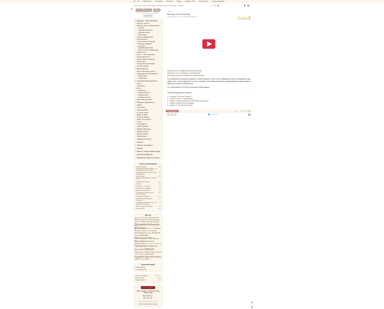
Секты (139, 88)
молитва (169, 11)
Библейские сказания (143, 188)
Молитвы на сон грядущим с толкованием (183, 73)
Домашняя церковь (145, 154)
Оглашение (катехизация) (146, 64)
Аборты (139, 105)
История (143, 231)
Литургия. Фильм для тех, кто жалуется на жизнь (146, 203)
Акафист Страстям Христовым (181, 105)
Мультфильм (141, 241)
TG (214, 114)
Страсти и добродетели (145, 37)
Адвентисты (142, 90)
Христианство (142, 69)
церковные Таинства (145, 30)
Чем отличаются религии (147, 81)
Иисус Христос (150, 228)
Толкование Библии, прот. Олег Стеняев (145, 193)
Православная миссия (144, 99)
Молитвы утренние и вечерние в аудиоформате (186, 75)
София (138, 184)
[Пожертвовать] (252, 302)
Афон (136, 219)
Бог (146, 220)
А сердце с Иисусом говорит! (180, 96)
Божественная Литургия (146, 41)
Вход (212, 5)
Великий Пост (138, 221)
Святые (149, 249)
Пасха (157, 243)
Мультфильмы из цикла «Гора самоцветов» (146, 173)
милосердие (142, 35)
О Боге (139, 122)
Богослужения (142, 39)
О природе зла (142, 124)
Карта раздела (141, 291)
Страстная (137, 254)
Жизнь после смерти (144, 119)
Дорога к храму (142, 115)
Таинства (149, 254)
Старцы (158, 252)
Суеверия (143, 254)
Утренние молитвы (142, 196)
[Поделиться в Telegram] (175, 114)
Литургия (156, 232)
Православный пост (144, 57)
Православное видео (148, 10)
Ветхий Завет (142, 76)
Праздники (140, 245)
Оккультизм (141, 86)
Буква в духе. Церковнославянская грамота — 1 (146, 177)
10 (247, 111)
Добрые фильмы (143, 129)
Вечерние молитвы (143, 190)
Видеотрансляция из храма (148, 157)
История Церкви (142, 66)
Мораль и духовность (146, 102)
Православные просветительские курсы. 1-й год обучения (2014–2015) (146, 168)
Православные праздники (146, 59)
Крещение (148, 233)
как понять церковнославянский (145, 47)
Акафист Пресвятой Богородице (181, 103)
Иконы (157, 228)
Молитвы (143, 235)
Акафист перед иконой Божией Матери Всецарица (188, 101)
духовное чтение (144, 32)
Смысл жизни (142, 110)
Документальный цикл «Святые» (144, 199)
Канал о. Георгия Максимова (148, 151)
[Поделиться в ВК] (168, 114)
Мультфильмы (142, 136)
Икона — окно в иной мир (146, 54)
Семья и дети (141, 61)
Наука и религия (142, 126)
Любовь (136, 235)
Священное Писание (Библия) (147, 74)
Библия (141, 220)
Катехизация (139, 233)
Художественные (142, 134)
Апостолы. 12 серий (143, 186)
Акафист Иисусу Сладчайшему (181, 98)
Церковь (137, 259)
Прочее (140, 148)
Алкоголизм (141, 107)
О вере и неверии (143, 117)
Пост (160, 243)
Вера (144, 221)
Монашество (141, 52)
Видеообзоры (141, 267)
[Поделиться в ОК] (172, 114)
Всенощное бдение (145, 44)
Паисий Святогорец (143, 182)
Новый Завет (142, 78)
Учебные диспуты (144, 97)
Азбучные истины (144, 139)
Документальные (143, 131)
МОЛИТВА (185, 87)
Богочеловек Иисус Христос (146, 71)
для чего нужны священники (148, 50)
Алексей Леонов (144, 217)
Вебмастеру (148, 293)
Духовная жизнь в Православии (148, 25)
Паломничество (150, 243)
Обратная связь (154, 291)
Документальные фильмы (146, 226)
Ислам (139, 83)
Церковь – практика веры (147, 20)
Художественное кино (147, 256)
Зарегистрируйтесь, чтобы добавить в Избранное (182, 16)
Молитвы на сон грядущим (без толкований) (184, 70)
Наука (151, 241)
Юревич (147, 259)
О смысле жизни (142, 112)
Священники (139, 252)
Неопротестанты (144, 93)
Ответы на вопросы (145, 145)
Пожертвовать (172, 111)
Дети (152, 221)
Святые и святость (143, 23)
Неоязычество (143, 95)
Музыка (140, 142)
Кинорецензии (141, 269)
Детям (157, 222)
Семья (153, 252)
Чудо (142, 259)
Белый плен (140, 208)
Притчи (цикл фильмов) (144, 206)
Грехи (148, 222)
